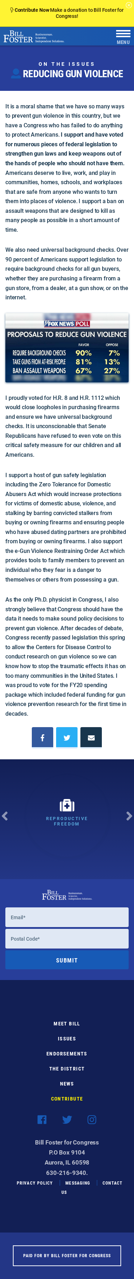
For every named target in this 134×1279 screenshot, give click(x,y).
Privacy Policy (35, 1183)
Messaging (77, 1183)
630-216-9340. (67, 1172)
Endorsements (67, 1053)
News (67, 1083)
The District (67, 1068)
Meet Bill (67, 1023)
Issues (67, 1038)
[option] (67, 819)
